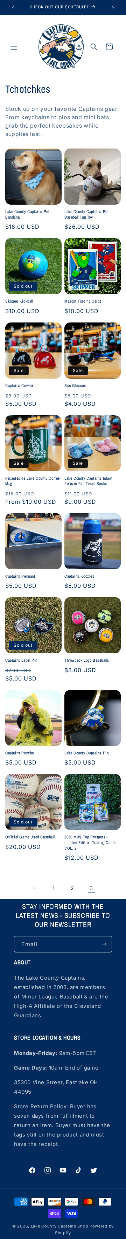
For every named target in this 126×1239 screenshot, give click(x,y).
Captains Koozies (79, 576)
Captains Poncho (19, 753)
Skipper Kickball (19, 301)
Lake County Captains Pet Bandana (27, 214)
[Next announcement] (113, 7)
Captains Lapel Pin (21, 660)
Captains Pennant (20, 576)
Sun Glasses (75, 385)
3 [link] (91, 888)
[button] (14, 46)
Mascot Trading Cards (83, 301)
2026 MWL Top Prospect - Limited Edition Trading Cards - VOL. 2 (91, 843)
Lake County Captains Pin (86, 753)
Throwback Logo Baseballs (86, 660)
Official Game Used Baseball (30, 837)
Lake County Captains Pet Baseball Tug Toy (86, 214)
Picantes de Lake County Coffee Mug (32, 481)
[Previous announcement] (13, 7)
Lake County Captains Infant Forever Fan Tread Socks (88, 481)
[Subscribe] (104, 944)
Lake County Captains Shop (60, 1226)
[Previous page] (34, 888)
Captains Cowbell (20, 385)
